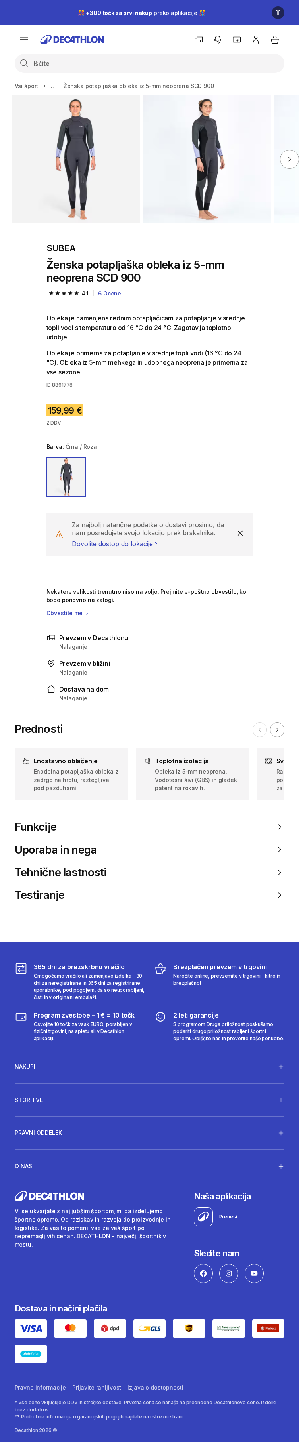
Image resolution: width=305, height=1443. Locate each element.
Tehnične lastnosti (61, 872)
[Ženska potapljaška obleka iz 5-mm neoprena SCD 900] (76, 159)
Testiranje (40, 895)
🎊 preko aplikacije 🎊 (142, 13)
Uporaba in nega (56, 849)
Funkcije (35, 826)
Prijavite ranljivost (96, 1387)
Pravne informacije (40, 1387)
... (51, 85)
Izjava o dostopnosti (155, 1387)
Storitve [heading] (29, 1099)
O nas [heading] (23, 1166)
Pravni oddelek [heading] (38, 1132)
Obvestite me (65, 613)
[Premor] (278, 12)
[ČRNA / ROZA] (66, 477)
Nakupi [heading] (25, 1066)
